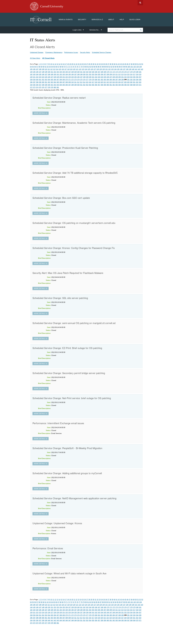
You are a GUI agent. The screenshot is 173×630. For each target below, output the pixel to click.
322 (107, 82)
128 (97, 69)
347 (69, 85)
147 (40, 72)
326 (119, 82)
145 (34, 72)
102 (134, 67)
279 (93, 80)
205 (99, 74)
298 (37, 82)
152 (55, 72)
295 (140, 80)
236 (78, 77)
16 (64, 64)
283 (105, 80)
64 (52, 67)
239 (87, 77)
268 (60, 80)
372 (31, 87)
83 (92, 67)
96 (120, 67)
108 (40, 69)
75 (75, 67)
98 (124, 67)
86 (98, 67)
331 (134, 82)
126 (92, 69)
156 (66, 72)
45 (125, 64)
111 (49, 69)
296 (31, 82)
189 (52, 74)
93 (113, 67)
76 (77, 67)
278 (90, 80)
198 (78, 74)
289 (122, 80)
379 (52, 87)
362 (113, 85)
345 (63, 85)
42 (119, 64)
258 (31, 80)
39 (112, 64)
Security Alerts (85, 52)
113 (54, 69)
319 (99, 82)
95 (118, 67)
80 (86, 67)
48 (131, 64)
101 (131, 67)
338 (43, 85)
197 (75, 74)
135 (118, 69)
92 (111, 67)
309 (69, 82)
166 (96, 72)
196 (72, 74)
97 (122, 67)
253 (128, 77)
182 (31, 74)
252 (125, 77)
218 (137, 74)
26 (85, 64)
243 (99, 77)
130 (103, 69)
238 (84, 77)
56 (35, 67)
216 (131, 74)
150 (49, 72)
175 (122, 72)
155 (63, 72)
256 (137, 77)
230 (60, 77)
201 (87, 74)
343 (57, 85)
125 (89, 69)
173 (116, 72)
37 (108, 64)
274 (78, 80)
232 (66, 77)
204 (96, 74)
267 (57, 80)
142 (139, 69)
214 (125, 74)
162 (84, 72)
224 (43, 77)
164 (90, 72)
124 (86, 69)
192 (60, 74)
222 (37, 77)
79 (84, 67)
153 (57, 72)
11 (53, 64)
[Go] (140, 30)
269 (63, 80)
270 (66, 80)
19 (70, 64)
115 (60, 69)
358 (102, 85)
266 (55, 80)
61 (45, 67)
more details (39, 113)
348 (72, 85)
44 (123, 64)
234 (72, 77)
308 (66, 82)
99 (126, 67)
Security (82, 19)
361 (110, 85)
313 (81, 82)
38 (110, 64)
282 (102, 80)
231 (63, 77)
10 (51, 64)
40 (114, 64)
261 (40, 80)
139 (130, 69)
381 (57, 87)
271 (69, 80)
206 (102, 74)
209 (110, 74)
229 (57, 77)
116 (63, 69)
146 (37, 72)
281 (99, 80)
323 (110, 82)
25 (83, 64)
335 (34, 85)
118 (68, 69)
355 (93, 85)
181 (140, 72)
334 (31, 85)
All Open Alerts (35, 58)
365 (122, 85)
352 (84, 85)
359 (105, 85)
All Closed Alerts (48, 58)
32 (98, 64)
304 (55, 82)
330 (131, 82)
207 (105, 74)
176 (125, 72)
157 (69, 72)
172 (113, 72)
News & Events (65, 19)
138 (127, 69)
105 (31, 69)
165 (93, 72)
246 (108, 77)
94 (115, 67)
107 (37, 69)
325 (116, 82)
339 (46, 85)
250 (119, 77)
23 (78, 64)
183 (34, 74)
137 (124, 69)
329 (128, 82)
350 (78, 85)
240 (90, 77)
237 (81, 77)
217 (134, 74)
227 (52, 77)
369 (134, 85)
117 (65, 69)
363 (116, 85)
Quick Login (134, 19)
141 (136, 69)
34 (102, 64)
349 (75, 85)
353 (87, 85)
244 (102, 77)
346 (66, 85)
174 (119, 72)
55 (33, 67)
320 (102, 82)
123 (83, 69)
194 (66, 74)
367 (128, 85)
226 (49, 77)
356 (96, 85)
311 (75, 82)
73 (71, 67)
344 (60, 85)
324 (113, 82)
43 (121, 64)
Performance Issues (71, 52)
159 (75, 72)
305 (57, 82)
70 (65, 67)
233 (69, 77)
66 (56, 67)
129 (100, 69)
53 (142, 64)
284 (108, 80)
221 (34, 77)
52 (140, 64)
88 (103, 67)
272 (72, 80)
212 (119, 74)
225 (46, 77)
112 (51, 69)
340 (49, 85)
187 (46, 74)
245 (105, 77)
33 (100, 64)
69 (62, 67)
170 (108, 72)
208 (108, 74)
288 (119, 80)
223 (40, 77)
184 (37, 74)
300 (43, 82)
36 (106, 64)
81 (88, 67)
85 (96, 67)
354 (90, 85)
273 (75, 80)
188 (49, 74)
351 (81, 85)
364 (119, 85)
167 (99, 72)
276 (84, 80)
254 (131, 77)
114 (57, 69)
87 (101, 67)
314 (84, 82)
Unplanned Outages (36, 52)
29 (91, 64)
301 (46, 82)
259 (34, 80)
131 (106, 69)
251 (122, 77)
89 (105, 67)
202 (90, 74)
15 (61, 64)
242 (96, 77)
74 (73, 67)
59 (41, 67)
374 (37, 87)
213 (122, 74)
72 (69, 67)
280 (96, 80)
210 (113, 74)
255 (134, 77)
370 (137, 85)
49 (134, 64)
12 (55, 64)
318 (96, 82)
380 (55, 87)
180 (137, 72)
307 (63, 82)
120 (74, 69)
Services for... (94, 30)
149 (46, 72)
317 (93, 82)
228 (55, 77)
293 (134, 80)
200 (84, 74)
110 (46, 69)
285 (110, 80)
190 (55, 74)
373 (34, 87)
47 (129, 64)
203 (93, 74)
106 (34, 69)
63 (50, 67)
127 (94, 69)
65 (54, 67)
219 (140, 74)
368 (131, 85)
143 (142, 69)
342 (55, 85)
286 (113, 80)
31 (95, 64)
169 (105, 72)
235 (75, 77)
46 (127, 64)
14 (59, 64)
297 (34, 82)
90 (107, 67)
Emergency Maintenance (53, 52)
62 (48, 67)
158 (72, 72)
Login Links (77, 30)
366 (125, 85)
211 (116, 74)
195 (69, 74)
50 (136, 64)
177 (128, 72)
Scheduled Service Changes (101, 52)
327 (122, 82)
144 (31, 72)
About (111, 19)
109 (43, 69)
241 (93, 77)
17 (66, 64)
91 (109, 67)
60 (43, 67)
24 (81, 64)
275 (81, 80)
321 (104, 82)
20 (72, 64)
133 (112, 69)
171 (110, 72)
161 (81, 72)
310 (72, 82)
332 (137, 82)
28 (89, 64)
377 (46, 87)
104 (140, 67)
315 (87, 82)
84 (94, 67)
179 (134, 72)
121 (77, 69)
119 (71, 69)
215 (128, 74)
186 (43, 74)
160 (78, 72)
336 (37, 85)
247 (110, 77)
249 (116, 77)
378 (49, 87)
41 (117, 64)
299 (40, 82)
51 (138, 64)
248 (113, 77)
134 (115, 69)
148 (43, 72)
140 (133, 69)
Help (122, 19)
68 (60, 67)
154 (60, 72)
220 (31, 77)
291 (128, 80)
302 (49, 82)
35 (104, 64)
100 (128, 67)
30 (93, 64)
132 (109, 69)
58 (39, 67)
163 (87, 72)
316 (90, 82)
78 (81, 67)
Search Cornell (140, 2)
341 (52, 85)
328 (125, 82)
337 (40, 85)
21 (74, 64)
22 (76, 64)
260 (37, 80)
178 (131, 72)
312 (78, 82)
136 (121, 69)
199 (81, 74)
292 (131, 80)
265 (52, 80)
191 (57, 74)
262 (43, 80)
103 (137, 67)
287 (116, 80)
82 (90, 67)
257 (140, 77)
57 (37, 67)
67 (58, 67)
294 (137, 80)
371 (140, 85)
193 (63, 74)
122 (80, 69)
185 (40, 74)
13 (57, 64)
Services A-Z (97, 19)
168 (102, 72)
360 (108, 85)
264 (49, 80)
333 (140, 82)
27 (87, 64)
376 (43, 87)
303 (52, 82)
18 (68, 64)
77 (79, 67)
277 (87, 80)
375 (40, 87)
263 (46, 80)
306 (60, 82)
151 (52, 72)
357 (99, 85)
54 (31, 67)
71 (67, 67)
